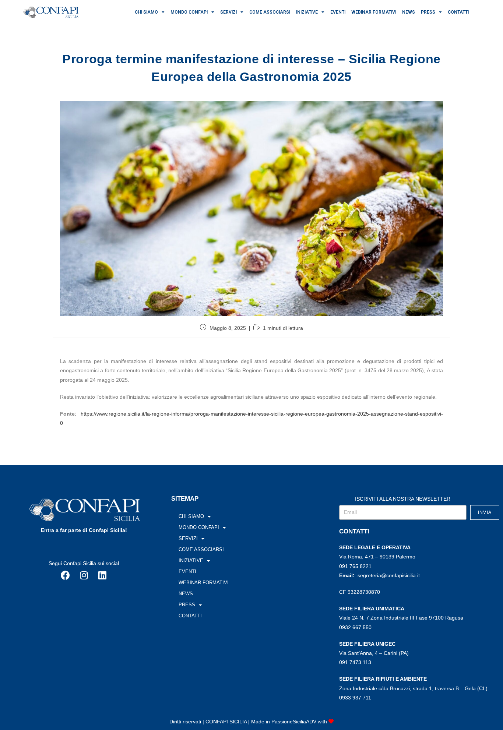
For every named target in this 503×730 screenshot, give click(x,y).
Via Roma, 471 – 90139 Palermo (377, 557)
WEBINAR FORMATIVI (373, 12)
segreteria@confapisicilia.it (389, 575)
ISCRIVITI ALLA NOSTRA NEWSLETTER (402, 499)
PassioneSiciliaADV (293, 721)
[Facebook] (65, 575)
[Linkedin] (102, 575)
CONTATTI (458, 12)
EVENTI (337, 12)
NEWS (408, 12)
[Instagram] (84, 575)
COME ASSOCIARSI (269, 12)
